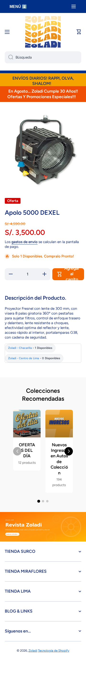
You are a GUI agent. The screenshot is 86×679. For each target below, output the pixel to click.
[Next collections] (68, 451)
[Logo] (43, 32)
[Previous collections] (17, 451)
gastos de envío (24, 241)
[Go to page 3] (47, 501)
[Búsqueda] (9, 57)
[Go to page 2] (43, 501)
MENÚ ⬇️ (18, 7)
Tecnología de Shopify (53, 650)
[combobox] (43, 57)
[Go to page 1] (38, 501)
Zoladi (32, 650)
